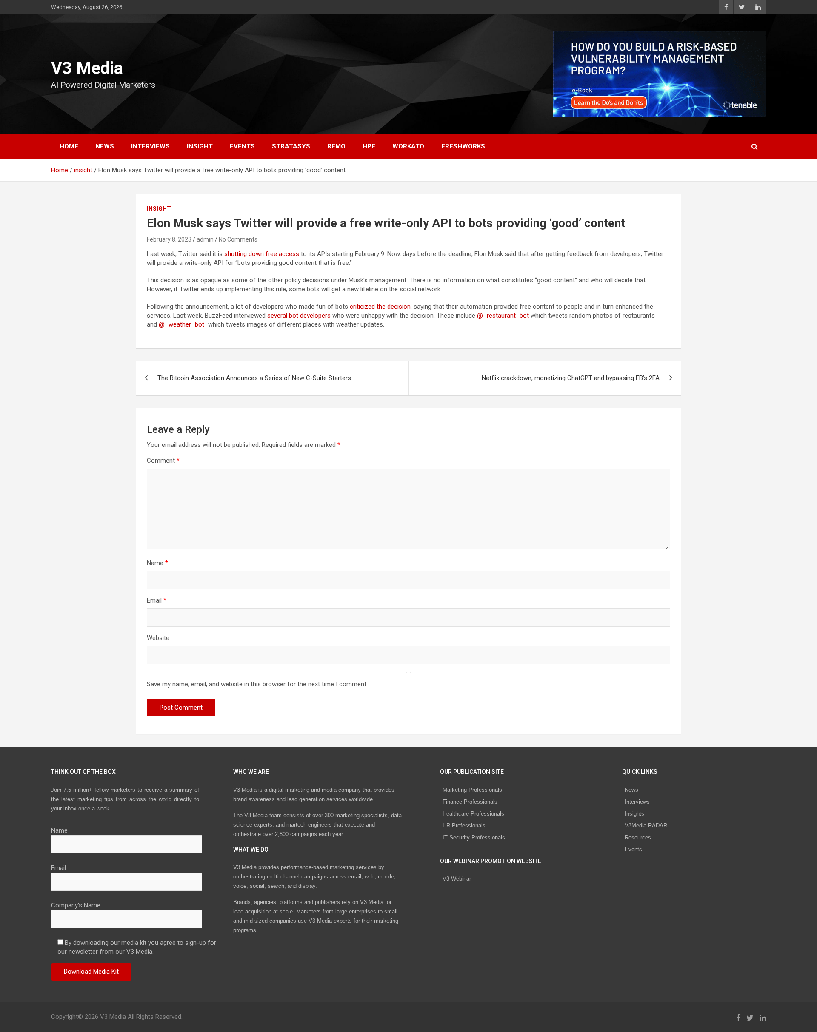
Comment (163, 460)
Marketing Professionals (472, 790)
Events (242, 146)
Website (158, 638)
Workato (408, 146)
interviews (150, 146)
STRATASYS (291, 146)
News (631, 790)
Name (157, 563)
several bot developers (299, 315)
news (104, 146)
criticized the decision (380, 306)
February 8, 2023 (169, 239)
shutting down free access (261, 254)
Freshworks (463, 146)
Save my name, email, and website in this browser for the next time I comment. (257, 684)
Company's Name (75, 905)
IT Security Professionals (474, 837)
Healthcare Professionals (473, 813)
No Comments (238, 239)
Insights (634, 813)
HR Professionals (464, 825)
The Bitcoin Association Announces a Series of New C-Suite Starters (254, 378)
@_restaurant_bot (504, 315)
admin (205, 239)
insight (200, 146)
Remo (336, 146)
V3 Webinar (457, 879)
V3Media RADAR (646, 825)
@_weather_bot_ (183, 324)
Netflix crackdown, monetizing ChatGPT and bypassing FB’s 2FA (571, 378)
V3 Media (87, 68)
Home (69, 146)
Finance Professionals (470, 802)
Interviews (637, 802)
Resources (638, 837)
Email (156, 600)
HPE (369, 146)
